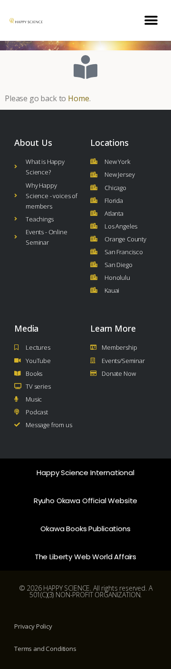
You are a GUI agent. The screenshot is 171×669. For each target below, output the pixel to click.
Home (78, 98)
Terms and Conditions (45, 648)
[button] (151, 20)
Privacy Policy (33, 626)
